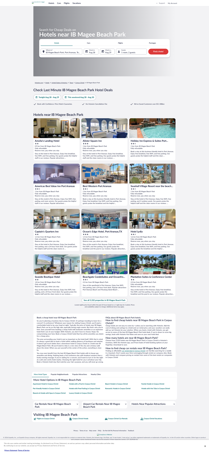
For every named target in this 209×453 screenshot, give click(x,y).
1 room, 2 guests (128, 53)
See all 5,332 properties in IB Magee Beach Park (104, 300)
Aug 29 (108, 53)
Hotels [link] (47, 82)
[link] (51, 419)
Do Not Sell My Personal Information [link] (115, 430)
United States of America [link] (59, 82)
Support (162, 3)
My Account (172, 3)
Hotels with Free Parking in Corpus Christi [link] (84, 388)
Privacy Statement (10, 450)
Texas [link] (71, 82)
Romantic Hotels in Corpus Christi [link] (118, 388)
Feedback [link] (131, 430)
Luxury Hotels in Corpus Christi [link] (80, 393)
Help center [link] (92, 430)
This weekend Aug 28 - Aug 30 (81, 97)
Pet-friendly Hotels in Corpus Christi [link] (46, 388)
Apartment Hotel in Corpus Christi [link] (45, 384)
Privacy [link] (76, 430)
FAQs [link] (99, 430)
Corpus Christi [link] (79, 82)
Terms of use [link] (84, 430)
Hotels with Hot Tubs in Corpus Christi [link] (155, 388)
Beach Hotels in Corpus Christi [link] (116, 384)
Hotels (51, 3)
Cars (59, 3)
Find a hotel (158, 52)
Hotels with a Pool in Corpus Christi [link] (82, 384)
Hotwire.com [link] (39, 82)
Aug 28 (92, 53)
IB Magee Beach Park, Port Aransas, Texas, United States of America (64, 53)
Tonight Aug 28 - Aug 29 (49, 97)
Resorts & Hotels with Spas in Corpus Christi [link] (49, 393)
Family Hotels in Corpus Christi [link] (152, 384)
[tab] (57, 43)
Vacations (76, 3)
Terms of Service (24, 450)
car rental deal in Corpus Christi (133, 351)
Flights (67, 3)
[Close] (205, 446)
